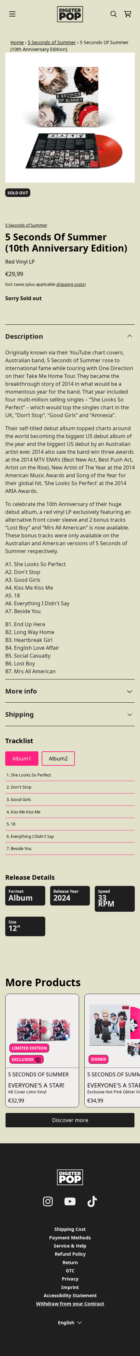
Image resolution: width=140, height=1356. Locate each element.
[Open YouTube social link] (70, 1201)
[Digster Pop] (70, 14)
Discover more (70, 1120)
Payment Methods (70, 1237)
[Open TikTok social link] (92, 1201)
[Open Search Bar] (113, 14)
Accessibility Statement (70, 1295)
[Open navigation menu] (12, 14)
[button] (70, 690)
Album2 (58, 758)
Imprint (70, 1287)
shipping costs (70, 284)
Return (70, 1262)
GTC (70, 1270)
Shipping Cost (70, 1229)
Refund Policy (70, 1254)
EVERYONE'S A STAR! (36, 1085)
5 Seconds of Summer (52, 42)
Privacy (70, 1279)
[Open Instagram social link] (48, 1201)
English (66, 1322)
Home (17, 42)
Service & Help (70, 1246)
